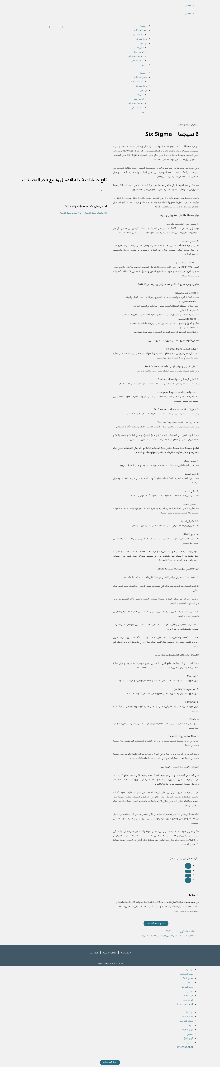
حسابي (188, 5)
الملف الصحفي (137, 61)
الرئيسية (143, 26)
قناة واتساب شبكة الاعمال (95, 213)
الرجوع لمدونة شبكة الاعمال (71, 213)
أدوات (144, 65)
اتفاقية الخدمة (109, 953)
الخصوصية (126, 953)
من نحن (143, 43)
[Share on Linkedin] (188, 875)
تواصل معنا (138, 52)
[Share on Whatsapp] (188, 880)
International (135, 56)
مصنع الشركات (137, 35)
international (185, 1005)
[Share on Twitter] (188, 871)
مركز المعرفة (141, 39)
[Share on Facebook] (188, 866)
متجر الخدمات (140, 30)
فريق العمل (138, 48)
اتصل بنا (94, 953)
